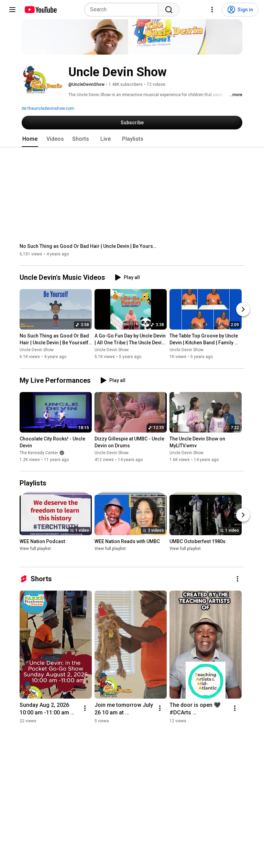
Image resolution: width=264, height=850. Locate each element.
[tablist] (132, 139)
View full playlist (35, 548)
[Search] (169, 9)
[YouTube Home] (40, 9)
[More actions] (237, 579)
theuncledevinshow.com (50, 108)
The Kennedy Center (39, 452)
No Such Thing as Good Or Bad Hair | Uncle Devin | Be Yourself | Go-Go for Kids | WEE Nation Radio (88, 246)
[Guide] (12, 9)
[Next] (243, 310)
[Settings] (212, 9)
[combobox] (123, 9)
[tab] (30, 139)
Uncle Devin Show (37, 350)
